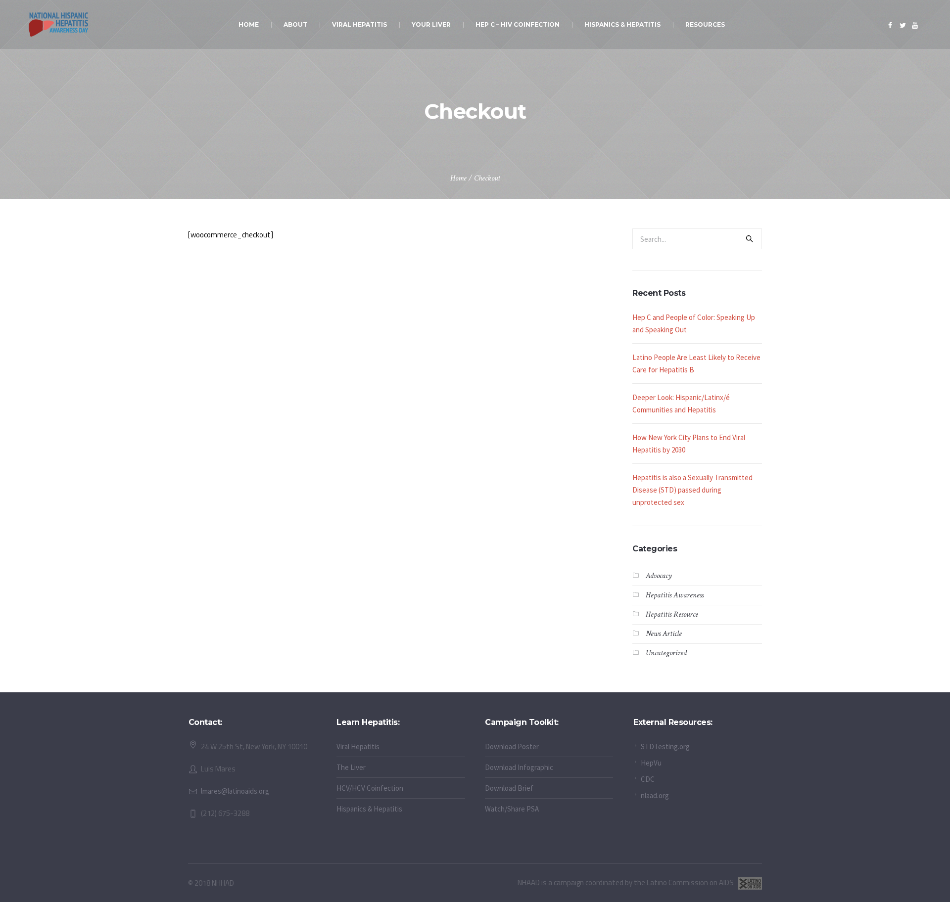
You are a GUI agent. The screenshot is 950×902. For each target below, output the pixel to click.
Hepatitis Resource (672, 614)
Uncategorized (666, 653)
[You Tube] (915, 25)
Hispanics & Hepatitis (369, 808)
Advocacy (659, 576)
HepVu (651, 762)
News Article (664, 634)
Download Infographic (519, 767)
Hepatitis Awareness (675, 595)
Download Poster (512, 746)
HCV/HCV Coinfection (369, 788)
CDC (648, 779)
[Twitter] (902, 25)
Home (458, 178)
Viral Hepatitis (358, 746)
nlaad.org (655, 795)
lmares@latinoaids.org (235, 791)
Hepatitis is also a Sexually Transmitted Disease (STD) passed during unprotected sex (692, 490)
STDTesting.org (665, 746)
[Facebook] (890, 25)
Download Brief (509, 788)
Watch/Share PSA (512, 808)
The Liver (351, 767)
